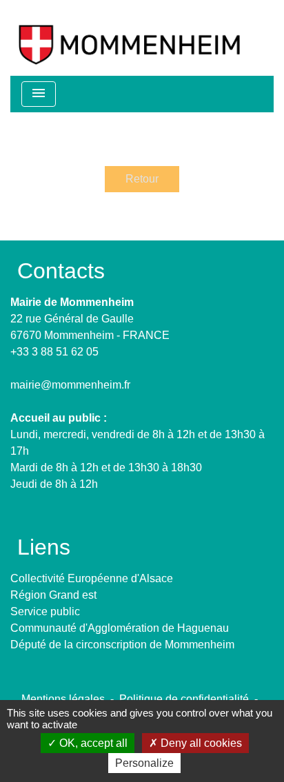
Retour (142, 179)
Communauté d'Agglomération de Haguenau (119, 628)
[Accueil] (129, 38)
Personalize (144, 763)
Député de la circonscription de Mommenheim (122, 644)
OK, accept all (92, 743)
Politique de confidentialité (184, 699)
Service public (45, 611)
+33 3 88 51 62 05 (54, 352)
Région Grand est (53, 595)
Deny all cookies (200, 743)
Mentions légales (63, 699)
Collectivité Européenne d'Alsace (91, 578)
